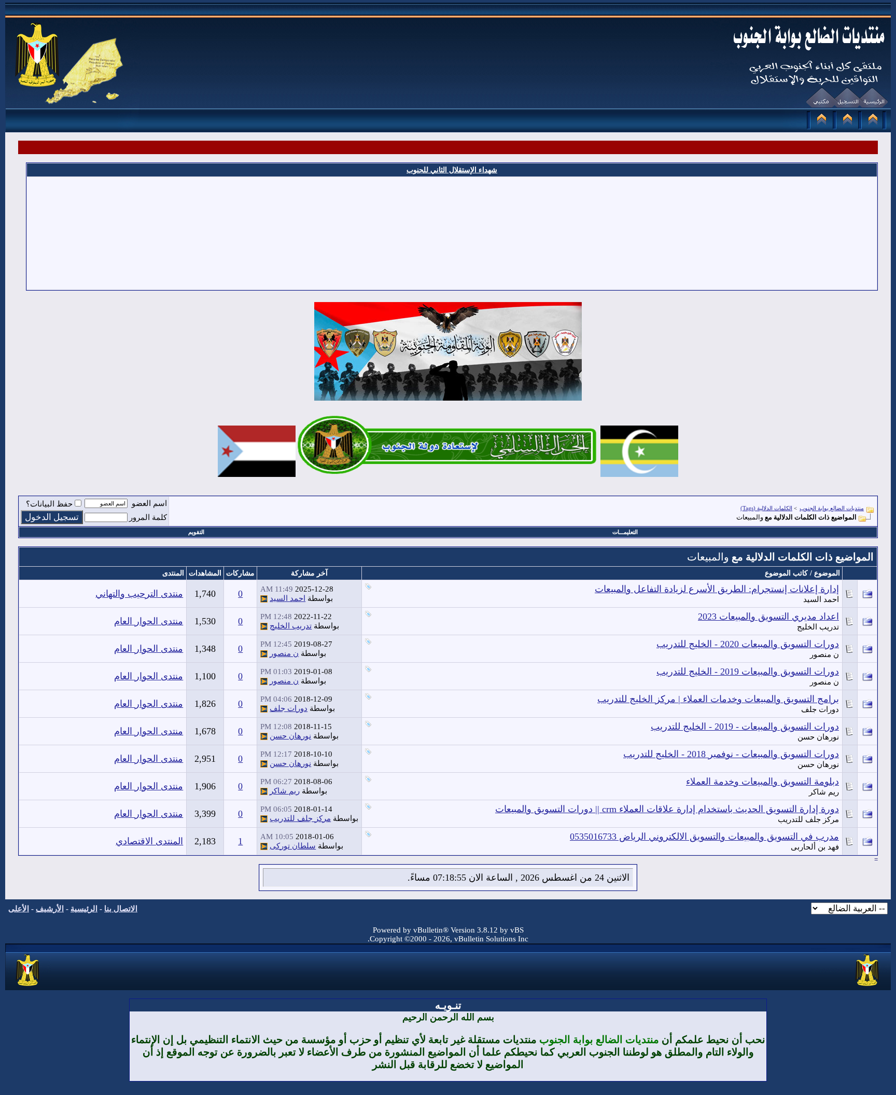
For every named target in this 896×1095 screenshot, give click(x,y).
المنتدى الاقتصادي (149, 841)
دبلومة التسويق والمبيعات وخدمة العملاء (762, 781)
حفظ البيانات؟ (49, 504)
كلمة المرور (148, 517)
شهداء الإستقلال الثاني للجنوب (452, 170)
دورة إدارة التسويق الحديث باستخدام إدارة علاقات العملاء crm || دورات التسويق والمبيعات (667, 809)
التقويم (196, 532)
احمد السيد (821, 599)
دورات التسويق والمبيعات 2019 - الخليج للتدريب (747, 671)
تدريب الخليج (818, 627)
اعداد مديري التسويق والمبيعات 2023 (768, 616)
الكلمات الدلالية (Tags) (766, 508)
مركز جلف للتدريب (808, 819)
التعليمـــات (625, 532)
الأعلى (18, 909)
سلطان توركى (293, 846)
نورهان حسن (818, 737)
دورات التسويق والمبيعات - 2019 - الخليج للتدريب (745, 726)
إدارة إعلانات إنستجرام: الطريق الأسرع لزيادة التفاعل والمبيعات (717, 589)
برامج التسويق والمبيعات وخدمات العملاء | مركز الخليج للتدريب (718, 699)
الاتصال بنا (120, 909)
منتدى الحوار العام (148, 621)
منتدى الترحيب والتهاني (139, 593)
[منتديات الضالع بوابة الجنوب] (28, 986)
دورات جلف (820, 709)
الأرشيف (50, 909)
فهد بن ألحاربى (815, 847)
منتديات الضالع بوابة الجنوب (832, 508)
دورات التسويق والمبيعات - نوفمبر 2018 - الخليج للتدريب (731, 754)
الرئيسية (84, 909)
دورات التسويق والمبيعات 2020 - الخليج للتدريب (747, 644)
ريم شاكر (824, 792)
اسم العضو (149, 503)
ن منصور (824, 654)
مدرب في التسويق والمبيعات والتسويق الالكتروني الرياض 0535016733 (704, 836)
